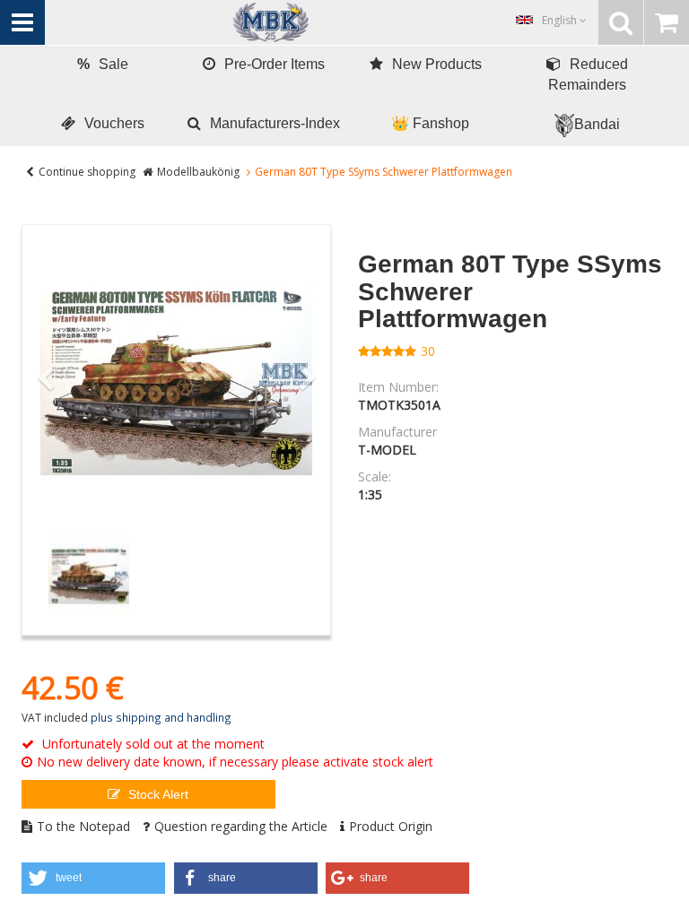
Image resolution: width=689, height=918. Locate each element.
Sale (102, 64)
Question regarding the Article (240, 826)
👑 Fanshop (430, 123)
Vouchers (114, 123)
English (561, 20)
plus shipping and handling (161, 717)
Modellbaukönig (198, 171)
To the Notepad (83, 826)
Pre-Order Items (274, 64)
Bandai (597, 124)
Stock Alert (156, 794)
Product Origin (390, 826)
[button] (93, 878)
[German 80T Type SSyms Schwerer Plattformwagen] (176, 379)
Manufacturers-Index (275, 123)
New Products (437, 64)
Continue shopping (87, 171)
